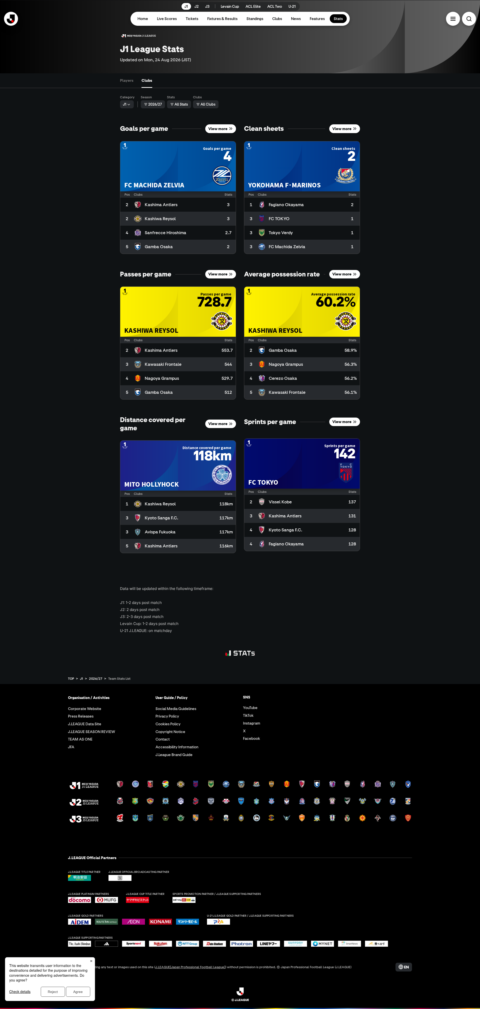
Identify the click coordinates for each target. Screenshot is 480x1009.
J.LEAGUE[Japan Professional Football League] (190, 967)
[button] (453, 19)
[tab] (127, 80)
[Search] (469, 19)
